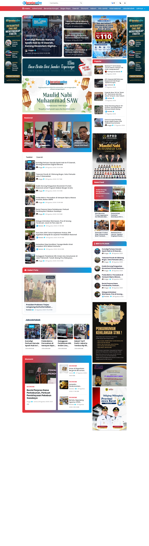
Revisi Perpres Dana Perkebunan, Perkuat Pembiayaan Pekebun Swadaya (39, 394)
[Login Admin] (125, 3)
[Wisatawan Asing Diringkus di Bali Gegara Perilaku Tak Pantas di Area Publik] (59, 135)
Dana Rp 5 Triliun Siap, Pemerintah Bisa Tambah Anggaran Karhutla (101, 236)
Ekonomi (84, 8)
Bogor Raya (65, 8)
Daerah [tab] (39, 157)
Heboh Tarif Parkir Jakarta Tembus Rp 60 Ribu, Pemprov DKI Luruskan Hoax (80, 347)
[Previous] (25, 133)
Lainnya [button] (139, 8)
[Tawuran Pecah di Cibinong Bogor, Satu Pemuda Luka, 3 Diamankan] (97, 260)
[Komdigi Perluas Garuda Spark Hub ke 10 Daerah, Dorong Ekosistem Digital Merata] (97, 251)
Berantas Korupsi (51, 8)
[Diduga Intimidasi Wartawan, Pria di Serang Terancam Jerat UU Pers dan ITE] (97, 294)
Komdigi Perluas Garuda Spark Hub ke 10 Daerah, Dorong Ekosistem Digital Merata (32, 347)
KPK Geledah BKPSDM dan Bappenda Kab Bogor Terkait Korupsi (114, 81)
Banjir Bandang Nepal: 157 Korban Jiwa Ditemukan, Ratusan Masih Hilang (114, 107)
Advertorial (37, 8)
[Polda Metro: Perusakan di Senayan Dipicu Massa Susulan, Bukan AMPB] (97, 277)
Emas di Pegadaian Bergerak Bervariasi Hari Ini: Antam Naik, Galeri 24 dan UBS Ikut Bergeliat (77, 369)
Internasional (115, 8)
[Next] (88, 133)
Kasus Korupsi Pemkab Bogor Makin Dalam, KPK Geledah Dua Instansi (113, 121)
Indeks (27, 8)
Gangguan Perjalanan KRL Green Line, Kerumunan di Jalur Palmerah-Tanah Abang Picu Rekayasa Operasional (64, 350)
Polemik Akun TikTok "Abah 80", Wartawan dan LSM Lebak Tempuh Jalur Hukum (114, 94)
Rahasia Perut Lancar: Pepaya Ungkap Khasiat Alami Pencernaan (117, 236)
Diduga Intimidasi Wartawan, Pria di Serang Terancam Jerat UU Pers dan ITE (113, 295)
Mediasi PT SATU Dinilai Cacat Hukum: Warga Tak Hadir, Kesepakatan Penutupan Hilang (114, 68)
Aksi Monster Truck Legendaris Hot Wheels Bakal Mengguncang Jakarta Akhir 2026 (101, 218)
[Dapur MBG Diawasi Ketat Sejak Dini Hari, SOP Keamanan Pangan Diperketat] (78, 135)
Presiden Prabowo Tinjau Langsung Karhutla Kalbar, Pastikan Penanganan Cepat (39, 307)
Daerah (75, 8)
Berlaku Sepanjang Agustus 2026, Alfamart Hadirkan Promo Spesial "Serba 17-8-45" (77, 401)
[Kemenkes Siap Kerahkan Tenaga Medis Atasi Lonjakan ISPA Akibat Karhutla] (39, 135)
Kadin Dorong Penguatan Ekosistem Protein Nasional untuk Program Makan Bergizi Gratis (103, 194)
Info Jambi (102, 8)
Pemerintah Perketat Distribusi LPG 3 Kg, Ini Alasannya (117, 216)
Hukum (93, 8)
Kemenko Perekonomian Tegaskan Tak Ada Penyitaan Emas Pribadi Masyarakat (77, 385)
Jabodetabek (128, 8)
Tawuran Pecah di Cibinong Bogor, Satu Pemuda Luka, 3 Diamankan (113, 260)
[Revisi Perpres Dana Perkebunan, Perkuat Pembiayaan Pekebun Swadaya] (97, 286)
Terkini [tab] (29, 157)
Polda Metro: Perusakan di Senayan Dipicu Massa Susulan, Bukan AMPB (48, 345)
